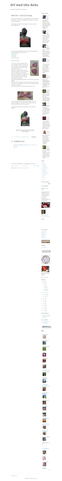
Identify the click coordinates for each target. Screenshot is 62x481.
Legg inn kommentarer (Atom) (22, 167)
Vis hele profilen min (45, 216)
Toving (44, 177)
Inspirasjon (45, 168)
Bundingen (44, 364)
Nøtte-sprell (48, 147)
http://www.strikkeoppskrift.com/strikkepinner (46, 316)
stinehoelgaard (45, 461)
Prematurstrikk (46, 173)
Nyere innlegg (14, 165)
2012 (44, 307)
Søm (43, 176)
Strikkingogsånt (45, 418)
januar (45, 296)
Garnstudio (45, 247)
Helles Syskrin (45, 430)
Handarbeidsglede (46, 436)
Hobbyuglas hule (45, 400)
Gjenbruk (44, 164)
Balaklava (43, 235)
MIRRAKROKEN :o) (46, 442)
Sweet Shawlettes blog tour (48, 133)
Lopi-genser (43, 231)
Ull (43, 179)
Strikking (44, 174)
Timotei (44, 456)
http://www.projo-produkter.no (46, 322)
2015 (44, 301)
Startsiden (25, 165)
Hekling (44, 165)
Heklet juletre (44, 234)
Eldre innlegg (36, 165)
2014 (44, 303)
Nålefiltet (44, 170)
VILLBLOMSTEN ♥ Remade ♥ (45, 386)
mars (45, 292)
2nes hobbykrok (45, 340)
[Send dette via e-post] (31, 136)
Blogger (35, 478)
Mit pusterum (45, 406)
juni (45, 283)
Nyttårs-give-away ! (48, 16)
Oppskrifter (45, 171)
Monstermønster (45, 371)
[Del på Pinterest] (35, 136)
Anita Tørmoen (45, 214)
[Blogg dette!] (32, 136)
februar (45, 294)
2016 (44, 300)
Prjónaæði (44, 412)
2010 (44, 310)
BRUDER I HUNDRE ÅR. (44, 378)
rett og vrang (45, 358)
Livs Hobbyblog (45, 448)
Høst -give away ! (48, 45)
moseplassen (45, 384)
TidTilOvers (13, 56)
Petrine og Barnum (44, 468)
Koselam (43, 236)
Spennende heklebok (46, 290)
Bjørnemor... (45, 450)
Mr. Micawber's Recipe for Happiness (45, 393)
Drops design (14, 53)
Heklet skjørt (44, 237)
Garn (43, 162)
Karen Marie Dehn (46, 370)
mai (45, 285)
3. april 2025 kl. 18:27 (33, 144)
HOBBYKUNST (45, 334)
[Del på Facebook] (34, 136)
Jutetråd (48, 90)
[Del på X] (33, 136)
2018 (44, 281)
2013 (44, 305)
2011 (44, 308)
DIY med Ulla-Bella (24, 5)
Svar (14, 148)
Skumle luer (43, 232)
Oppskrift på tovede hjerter (48, 118)
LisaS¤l (43, 352)
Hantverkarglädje (45, 346)
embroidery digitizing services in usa (21, 144)
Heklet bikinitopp (46, 287)
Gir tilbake (48, 75)
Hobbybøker (45, 167)
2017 (44, 298)
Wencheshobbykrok (45, 424)
